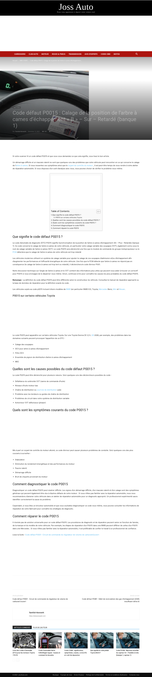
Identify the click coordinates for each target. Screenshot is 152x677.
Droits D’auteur (79, 675)
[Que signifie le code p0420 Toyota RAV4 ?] (102, 640)
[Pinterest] (78, 148)
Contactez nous (134, 675)
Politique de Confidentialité (95, 675)
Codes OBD (105, 54)
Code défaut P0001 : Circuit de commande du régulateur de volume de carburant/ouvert (62, 535)
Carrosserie (19, 54)
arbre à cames (22, 165)
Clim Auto (33, 54)
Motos (117, 54)
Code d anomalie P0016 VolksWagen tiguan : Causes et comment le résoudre (49, 652)
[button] (136, 54)
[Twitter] (73, 148)
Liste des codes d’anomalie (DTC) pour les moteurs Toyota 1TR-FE (24, 652)
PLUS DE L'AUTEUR (40, 628)
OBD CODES (24, 61)
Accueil (15, 61)
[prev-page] (14, 659)
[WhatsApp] (84, 148)
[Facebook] (67, 148)
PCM (15, 252)
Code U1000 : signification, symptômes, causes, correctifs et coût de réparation (75, 652)
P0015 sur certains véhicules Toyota (69, 217)
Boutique (56, 675)
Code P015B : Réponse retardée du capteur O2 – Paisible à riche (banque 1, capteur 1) (127, 652)
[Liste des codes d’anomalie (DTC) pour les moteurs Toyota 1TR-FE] (24, 640)
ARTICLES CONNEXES (22, 628)
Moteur (45, 54)
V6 (93, 335)
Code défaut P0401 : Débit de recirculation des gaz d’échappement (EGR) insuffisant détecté (110, 600)
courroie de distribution (47, 390)
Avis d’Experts (91, 54)
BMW (68, 289)
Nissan (122, 289)
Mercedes (103, 289)
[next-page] (17, 659)
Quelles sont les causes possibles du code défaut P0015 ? (76, 220)
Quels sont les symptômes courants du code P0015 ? (74, 223)
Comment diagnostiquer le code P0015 (68, 225)
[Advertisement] (76, 33)
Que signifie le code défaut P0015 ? (66, 215)
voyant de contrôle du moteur (80, 165)
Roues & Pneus (58, 54)
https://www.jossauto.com (37, 616)
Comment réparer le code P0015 (66, 228)
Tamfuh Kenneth (20, 131)
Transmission (75, 54)
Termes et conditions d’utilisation (116, 675)
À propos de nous (66, 675)
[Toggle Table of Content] (97, 212)
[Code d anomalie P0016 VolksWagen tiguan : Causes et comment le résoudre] (50, 640)
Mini (114, 289)
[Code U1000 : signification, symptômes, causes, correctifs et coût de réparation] (76, 640)
